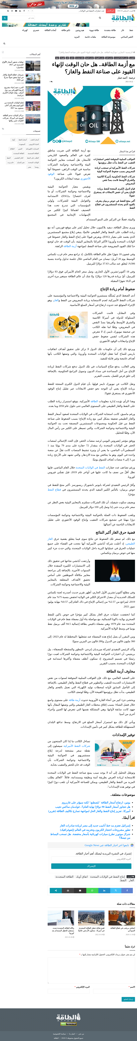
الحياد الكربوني (34, 144)
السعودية (22, 144)
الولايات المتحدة (33, 162)
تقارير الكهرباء (99, 58)
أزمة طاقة (74, 700)
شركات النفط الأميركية (77, 745)
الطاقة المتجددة (64, 876)
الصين (20, 149)
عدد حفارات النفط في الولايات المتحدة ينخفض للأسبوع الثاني (78, 11)
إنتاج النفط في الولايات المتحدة (107, 876)
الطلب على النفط (33, 158)
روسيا (37, 167)
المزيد (76, 37)
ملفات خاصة (90, 37)
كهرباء (25, 30)
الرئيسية (129, 52)
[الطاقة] (123, 18)
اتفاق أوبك (82, 876)
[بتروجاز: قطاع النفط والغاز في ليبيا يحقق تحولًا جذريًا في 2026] (33, 78)
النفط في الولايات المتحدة (90, 467)
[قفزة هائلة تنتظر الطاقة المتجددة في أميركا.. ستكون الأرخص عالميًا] (91, 918)
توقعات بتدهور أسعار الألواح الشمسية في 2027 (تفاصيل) (13, 64)
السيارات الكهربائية (32, 149)
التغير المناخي (127, 37)
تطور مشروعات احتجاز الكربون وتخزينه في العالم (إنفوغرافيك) (95, 829)
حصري (36, 30)
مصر (29, 167)
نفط (131, 30)
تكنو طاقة (65, 30)
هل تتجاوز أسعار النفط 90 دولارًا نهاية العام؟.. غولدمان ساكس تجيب (92, 806)
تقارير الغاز (109, 58)
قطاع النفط (54, 489)
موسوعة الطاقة (108, 37)
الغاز (56, 300)
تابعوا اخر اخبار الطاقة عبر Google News (107, 845)
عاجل (72, 58)
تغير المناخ (20, 162)
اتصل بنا (72, 1034)
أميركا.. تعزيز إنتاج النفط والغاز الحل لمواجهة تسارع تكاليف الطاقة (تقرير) (89, 811)
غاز (122, 30)
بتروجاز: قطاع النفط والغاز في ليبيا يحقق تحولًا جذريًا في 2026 (13, 77)
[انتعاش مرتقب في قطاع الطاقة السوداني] (122, 918)
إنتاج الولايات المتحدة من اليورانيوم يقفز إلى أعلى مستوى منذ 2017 (14, 105)
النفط (123, 880)
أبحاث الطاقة (50, 30)
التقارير (121, 52)
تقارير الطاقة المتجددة (121, 58)
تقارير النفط (89, 58)
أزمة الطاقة (70, 246)
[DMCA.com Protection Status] (68, 1024)
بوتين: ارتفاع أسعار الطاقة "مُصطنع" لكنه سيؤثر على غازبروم (96, 802)
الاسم (132, 987)
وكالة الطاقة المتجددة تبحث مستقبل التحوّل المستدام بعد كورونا (63, 930)
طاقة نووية (94, 30)
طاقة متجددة (110, 30)
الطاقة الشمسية (33, 153)
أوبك (13, 140)
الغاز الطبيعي (18, 158)
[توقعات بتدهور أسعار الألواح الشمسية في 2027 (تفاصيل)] (33, 66)
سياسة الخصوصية (59, 1034)
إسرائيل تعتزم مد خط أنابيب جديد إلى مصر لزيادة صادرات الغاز (95, 825)
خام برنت (10, 162)
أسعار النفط (23, 140)
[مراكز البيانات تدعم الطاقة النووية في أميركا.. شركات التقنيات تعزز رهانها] (33, 119)
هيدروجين (79, 30)
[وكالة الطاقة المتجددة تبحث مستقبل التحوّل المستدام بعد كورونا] (61, 918)
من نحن (81, 1034)
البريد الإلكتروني (82, 987)
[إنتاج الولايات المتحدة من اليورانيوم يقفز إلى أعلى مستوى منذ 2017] (33, 106)
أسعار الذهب (34, 140)
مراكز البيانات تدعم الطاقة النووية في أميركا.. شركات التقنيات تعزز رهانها (13, 118)
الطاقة (94, 401)
